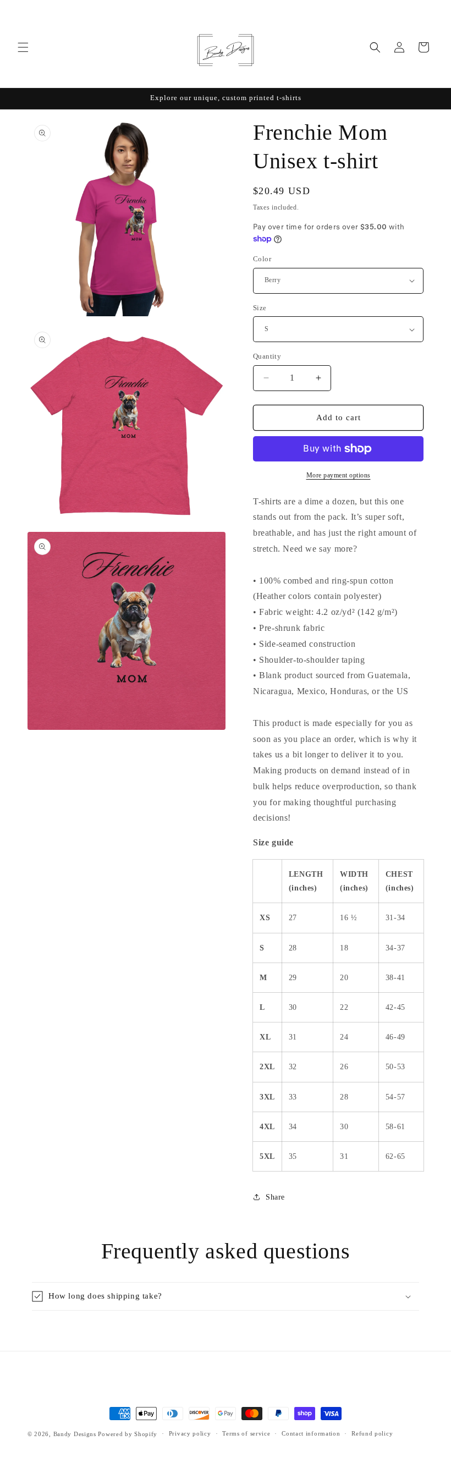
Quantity (267, 356)
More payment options (338, 475)
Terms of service (246, 1433)
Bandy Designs (75, 1434)
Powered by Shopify (127, 1434)
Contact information (311, 1433)
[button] (23, 47)
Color (262, 259)
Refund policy (372, 1433)
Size (260, 308)
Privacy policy (190, 1433)
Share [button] (275, 1197)
